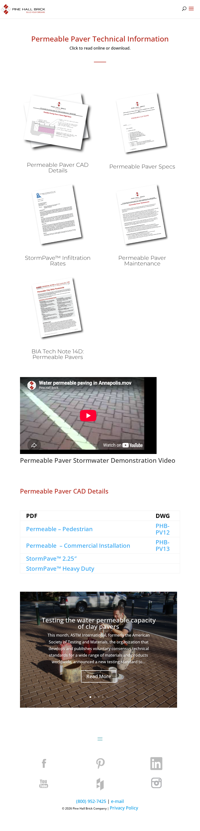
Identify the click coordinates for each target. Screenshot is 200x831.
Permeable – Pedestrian (59, 529)
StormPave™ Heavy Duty (60, 568)
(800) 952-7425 (91, 801)
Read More (98, 676)
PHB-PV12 (163, 529)
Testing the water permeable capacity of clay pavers (99, 623)
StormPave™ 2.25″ (51, 558)
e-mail (117, 801)
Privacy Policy (124, 808)
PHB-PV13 (163, 545)
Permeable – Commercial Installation (78, 545)
